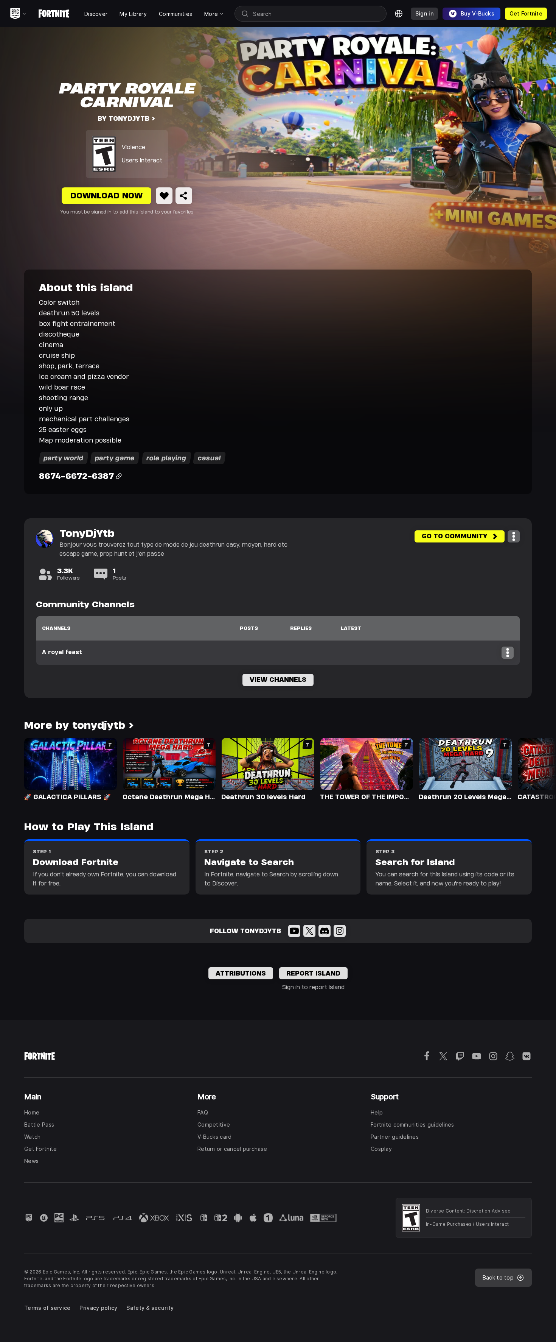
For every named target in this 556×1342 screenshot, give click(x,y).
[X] (309, 931)
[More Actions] (514, 536)
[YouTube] (294, 931)
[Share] (183, 195)
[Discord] (324, 931)
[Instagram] (340, 931)
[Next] (535, 768)
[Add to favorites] (164, 195)
